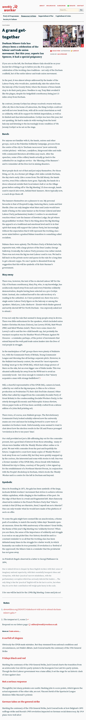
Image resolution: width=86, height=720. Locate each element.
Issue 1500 (56, 51)
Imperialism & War (45, 16)
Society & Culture (10, 19)
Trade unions (14, 631)
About (42, 5)
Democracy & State (28, 16)
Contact (80, 5)
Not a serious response (14, 681)
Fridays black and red (14, 658)
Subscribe (61, 5)
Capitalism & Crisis (63, 16)
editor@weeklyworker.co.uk (44, 624)
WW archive (50, 5)
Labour (76, 51)
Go (81, 10)
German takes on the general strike (21, 701)
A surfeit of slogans (12, 638)
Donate (72, 5)
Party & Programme (11, 16)
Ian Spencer (62, 54)
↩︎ (15, 613)
